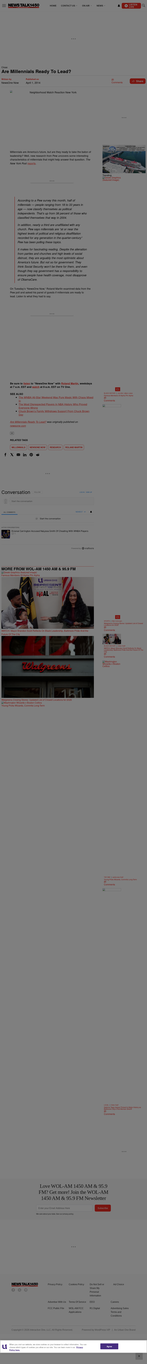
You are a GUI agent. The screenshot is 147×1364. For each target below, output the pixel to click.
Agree (109, 1346)
